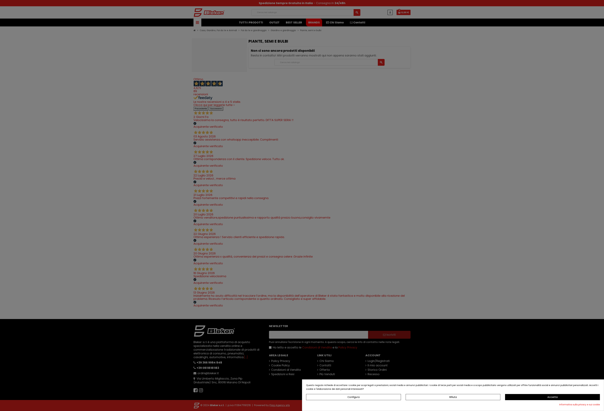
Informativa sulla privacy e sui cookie (579, 404)
